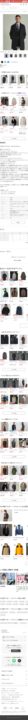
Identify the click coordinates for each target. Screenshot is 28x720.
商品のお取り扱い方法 (14, 212)
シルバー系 (15, 604)
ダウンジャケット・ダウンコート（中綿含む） (9, 623)
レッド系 (2, 604)
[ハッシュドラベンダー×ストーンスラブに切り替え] (25, 126)
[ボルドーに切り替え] (14, 126)
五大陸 (9, 11)
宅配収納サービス (13, 703)
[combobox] (14, 7)
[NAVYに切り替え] (4, 126)
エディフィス (12, 612)
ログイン (24, 632)
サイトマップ (20, 701)
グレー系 (15, 601)
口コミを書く (18, 260)
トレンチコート (23, 623)
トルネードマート (4, 612)
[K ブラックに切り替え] (22, 126)
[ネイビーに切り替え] (4, 107)
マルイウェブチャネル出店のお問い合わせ (9, 701)
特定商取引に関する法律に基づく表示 (15, 694)
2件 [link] (25, 132)
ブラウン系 (22, 601)
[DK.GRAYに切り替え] (3, 126)
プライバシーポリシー (11, 688)
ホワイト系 (3, 601)
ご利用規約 (3, 688)
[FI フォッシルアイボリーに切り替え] (21, 126)
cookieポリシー (4, 694)
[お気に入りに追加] (7, 76)
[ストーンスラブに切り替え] (23, 126)
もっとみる (14, 138)
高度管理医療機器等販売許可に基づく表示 (9, 699)
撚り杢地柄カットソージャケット (19, 317)
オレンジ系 (9, 604)
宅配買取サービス (4, 703)
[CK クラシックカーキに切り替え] (24, 126)
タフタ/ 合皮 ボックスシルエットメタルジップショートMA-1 (5, 318)
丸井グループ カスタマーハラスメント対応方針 (10, 692)
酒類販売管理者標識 (15, 697)
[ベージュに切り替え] (12, 107)
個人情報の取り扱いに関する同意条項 (8, 690)
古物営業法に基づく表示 (5, 697)
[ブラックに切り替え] (3, 107)
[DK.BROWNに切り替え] (22, 107)
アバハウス (3, 614)
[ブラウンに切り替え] (15, 107)
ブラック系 (9, 601)
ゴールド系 (22, 604)
